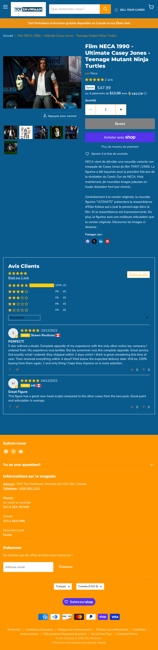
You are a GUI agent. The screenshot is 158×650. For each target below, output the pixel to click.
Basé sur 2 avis (18, 278)
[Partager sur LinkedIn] (100, 241)
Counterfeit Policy (126, 634)
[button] (11, 132)
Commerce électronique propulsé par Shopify (79, 642)
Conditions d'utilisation (39, 629)
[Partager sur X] (94, 241)
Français (61, 586)
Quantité (90, 100)
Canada (88, 586)
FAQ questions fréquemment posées (64, 634)
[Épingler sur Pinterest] (107, 241)
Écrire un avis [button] (138, 274)
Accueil (8, 35)
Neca (94, 73)
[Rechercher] (105, 9)
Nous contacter (30, 634)
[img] (30, 330)
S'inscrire (66, 567)
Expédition (139, 629)
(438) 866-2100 (29, 488)
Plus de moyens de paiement (119, 146)
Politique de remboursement (75, 629)
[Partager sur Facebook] (87, 241)
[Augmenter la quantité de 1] (121, 109)
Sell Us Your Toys (101, 634)
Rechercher (14, 629)
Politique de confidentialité (112, 629)
